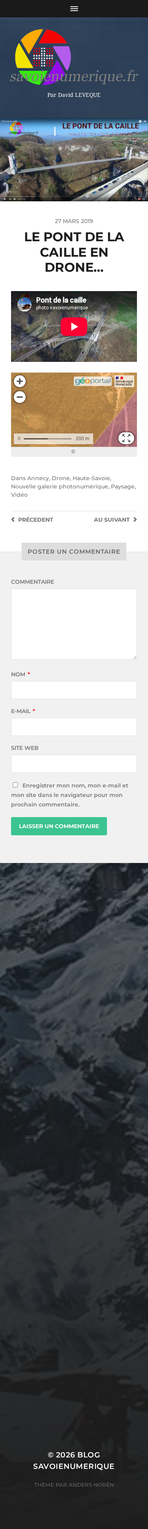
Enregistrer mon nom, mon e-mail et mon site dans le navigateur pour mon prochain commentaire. (69, 795)
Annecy (38, 478)
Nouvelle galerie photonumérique (59, 486)
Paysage (123, 486)
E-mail (23, 711)
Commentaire (32, 581)
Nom (20, 674)
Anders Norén (91, 1485)
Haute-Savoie (91, 478)
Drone (61, 478)
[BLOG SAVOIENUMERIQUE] (74, 57)
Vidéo (19, 494)
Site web (25, 747)
